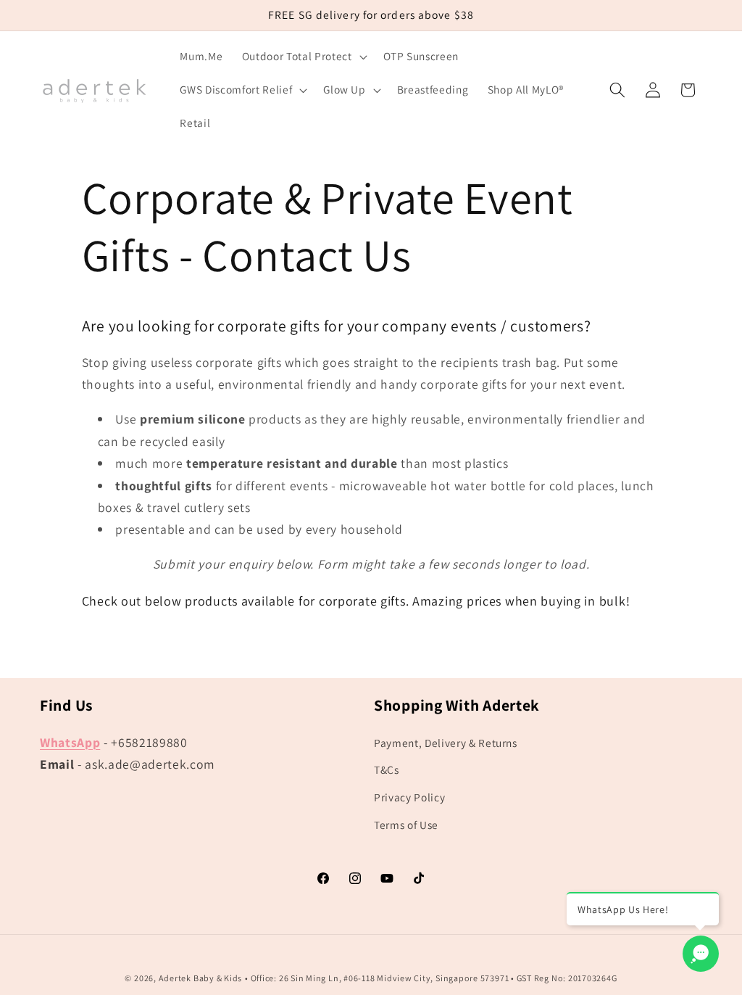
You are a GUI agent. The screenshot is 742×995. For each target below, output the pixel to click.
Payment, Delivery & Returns (445, 742)
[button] (303, 56)
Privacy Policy (409, 797)
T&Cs (386, 769)
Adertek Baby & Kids (201, 978)
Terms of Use (406, 824)
